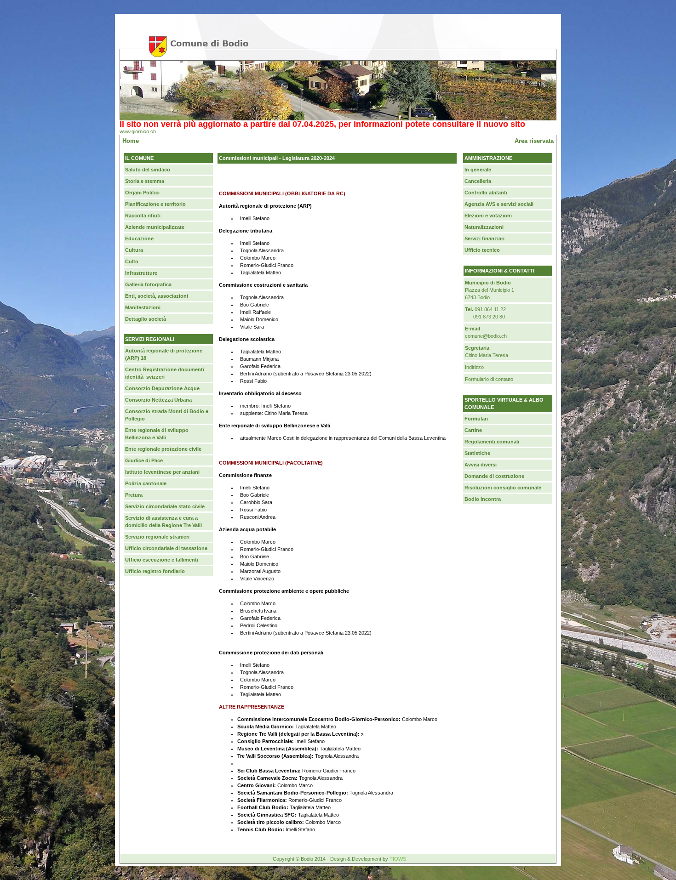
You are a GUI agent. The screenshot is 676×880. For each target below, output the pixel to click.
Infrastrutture (141, 273)
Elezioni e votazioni (488, 215)
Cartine (473, 430)
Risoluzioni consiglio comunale (502, 487)
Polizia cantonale (145, 483)
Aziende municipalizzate (154, 227)
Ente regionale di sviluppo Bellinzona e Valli (157, 433)
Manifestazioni (142, 307)
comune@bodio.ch (486, 336)
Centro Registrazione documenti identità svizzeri (164, 373)
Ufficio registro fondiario (155, 571)
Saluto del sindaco (147, 169)
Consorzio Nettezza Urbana (158, 400)
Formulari (476, 418)
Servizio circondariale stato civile (165, 506)
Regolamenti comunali (491, 441)
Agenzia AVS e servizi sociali (498, 204)
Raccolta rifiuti (142, 215)
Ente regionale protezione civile (163, 449)
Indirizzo (474, 367)
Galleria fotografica (148, 284)
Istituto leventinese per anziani (162, 472)
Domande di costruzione (494, 476)
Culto (131, 261)
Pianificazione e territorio (155, 204)
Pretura (134, 495)
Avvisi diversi (480, 464)
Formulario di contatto (489, 379)
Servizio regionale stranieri (157, 536)
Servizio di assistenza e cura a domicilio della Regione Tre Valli (163, 521)
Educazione (139, 238)
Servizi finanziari (484, 238)
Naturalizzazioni (484, 227)
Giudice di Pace (144, 460)
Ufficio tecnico (482, 250)
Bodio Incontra (482, 499)
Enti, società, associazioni (156, 296)
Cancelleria (477, 181)
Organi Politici (142, 192)
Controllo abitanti (485, 192)
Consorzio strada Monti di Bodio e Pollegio (166, 415)
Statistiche (477, 453)
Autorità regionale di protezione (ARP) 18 (163, 354)
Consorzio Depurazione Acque (162, 388)
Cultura (134, 250)
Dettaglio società (145, 319)
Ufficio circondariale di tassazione (166, 548)
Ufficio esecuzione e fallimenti (161, 559)
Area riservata (534, 140)
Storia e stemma (144, 181)
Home (130, 140)
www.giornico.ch (138, 131)
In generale (477, 169)
